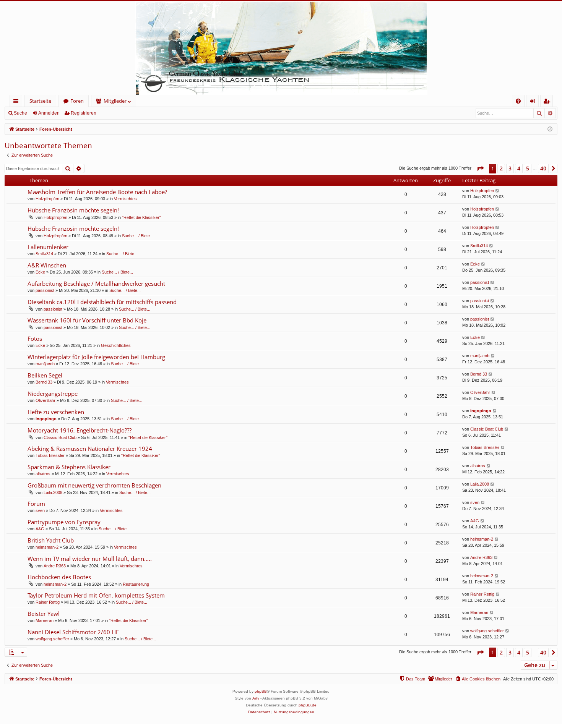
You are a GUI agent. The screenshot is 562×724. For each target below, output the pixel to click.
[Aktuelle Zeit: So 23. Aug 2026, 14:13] (549, 129)
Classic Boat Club (60, 437)
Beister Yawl (44, 613)
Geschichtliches (116, 345)
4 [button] (518, 168)
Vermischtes (125, 198)
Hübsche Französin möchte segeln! (73, 210)
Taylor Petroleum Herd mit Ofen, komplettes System (96, 595)
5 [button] (527, 168)
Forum (36, 503)
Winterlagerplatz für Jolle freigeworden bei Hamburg (96, 357)
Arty (255, 698)
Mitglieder (115, 100)
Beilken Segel (45, 375)
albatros (43, 473)
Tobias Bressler (50, 455)
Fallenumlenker (48, 247)
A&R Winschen (47, 265)
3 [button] (510, 168)
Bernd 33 (44, 382)
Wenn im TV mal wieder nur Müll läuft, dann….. (90, 558)
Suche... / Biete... (137, 235)
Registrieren (83, 113)
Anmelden (49, 113)
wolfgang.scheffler (52, 639)
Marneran (45, 620)
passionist (45, 290)
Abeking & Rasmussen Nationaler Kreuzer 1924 (90, 448)
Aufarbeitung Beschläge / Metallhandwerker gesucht (96, 283)
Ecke (40, 272)
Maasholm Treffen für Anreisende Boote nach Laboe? (97, 192)
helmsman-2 (47, 547)
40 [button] (543, 168)
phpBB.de (308, 705)
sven (40, 510)
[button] (480, 168)
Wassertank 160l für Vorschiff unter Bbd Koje (87, 320)
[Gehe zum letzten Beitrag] (497, 191)
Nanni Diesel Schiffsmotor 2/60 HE (73, 632)
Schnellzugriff (17, 102)
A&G (40, 528)
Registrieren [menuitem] (548, 102)
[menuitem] (518, 101)
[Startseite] (281, 48)
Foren (77, 100)
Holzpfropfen (47, 198)
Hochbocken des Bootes (59, 577)
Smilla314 (44, 253)
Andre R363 (55, 566)
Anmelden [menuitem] (534, 102)
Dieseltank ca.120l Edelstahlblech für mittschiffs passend (102, 302)
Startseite (40, 100)
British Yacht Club (51, 540)
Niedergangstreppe (53, 393)
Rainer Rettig (48, 602)
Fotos (35, 338)
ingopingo (46, 418)
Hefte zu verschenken (56, 412)
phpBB (261, 691)
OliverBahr (45, 400)
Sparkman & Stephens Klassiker (69, 467)
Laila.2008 (53, 492)
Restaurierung (136, 584)
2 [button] (501, 168)
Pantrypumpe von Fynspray (64, 522)
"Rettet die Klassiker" (141, 217)
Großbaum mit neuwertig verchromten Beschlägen (94, 485)
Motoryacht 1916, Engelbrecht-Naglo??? (80, 430)
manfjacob (45, 363)
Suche (20, 113)
